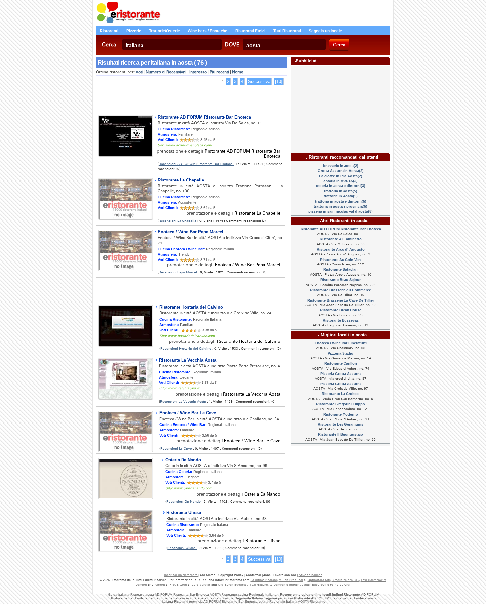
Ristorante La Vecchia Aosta (187, 360)
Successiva (259, 81)
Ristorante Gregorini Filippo (340, 404)
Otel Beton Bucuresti (233, 584)
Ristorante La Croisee (340, 394)
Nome (237, 72)
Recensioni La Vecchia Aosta (183, 401)
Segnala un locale (325, 31)
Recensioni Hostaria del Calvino (186, 348)
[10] (278, 81)
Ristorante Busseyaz (341, 320)
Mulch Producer (291, 580)
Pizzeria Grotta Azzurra (340, 374)
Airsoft (160, 584)
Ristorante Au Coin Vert (340, 260)
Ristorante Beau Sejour (340, 280)
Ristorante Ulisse (183, 512)
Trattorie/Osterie (164, 31)
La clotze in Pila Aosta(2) (340, 176)
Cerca (109, 44)
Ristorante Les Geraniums (340, 424)
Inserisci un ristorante (181, 575)
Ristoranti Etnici (250, 31)
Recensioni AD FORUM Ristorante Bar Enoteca (196, 164)
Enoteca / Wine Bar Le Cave (187, 412)
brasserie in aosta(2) (340, 166)
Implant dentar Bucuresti (307, 584)
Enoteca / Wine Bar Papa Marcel (190, 231)
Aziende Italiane (310, 575)
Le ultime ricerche (264, 580)
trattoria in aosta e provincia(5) (340, 206)
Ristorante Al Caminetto (341, 239)
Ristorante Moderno (340, 414)
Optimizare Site (319, 580)
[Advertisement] (191, 99)
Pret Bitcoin (178, 584)
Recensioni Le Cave (176, 448)
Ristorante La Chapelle (181, 180)
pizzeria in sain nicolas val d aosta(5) (340, 211)
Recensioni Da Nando (184, 501)
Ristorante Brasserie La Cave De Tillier (340, 300)
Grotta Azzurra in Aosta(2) (341, 171)
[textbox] (172, 44)
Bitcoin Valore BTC (346, 580)
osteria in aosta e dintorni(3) (340, 186)
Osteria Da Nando (183, 459)
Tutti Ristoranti (287, 31)
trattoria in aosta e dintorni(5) (340, 201)
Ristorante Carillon (340, 363)
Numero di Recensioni (166, 72)
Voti (139, 72)
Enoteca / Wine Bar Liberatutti (341, 343)
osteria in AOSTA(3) (340, 181)
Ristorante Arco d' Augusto (341, 249)
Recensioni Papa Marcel (178, 272)
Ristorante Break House (340, 310)
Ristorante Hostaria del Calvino (191, 307)
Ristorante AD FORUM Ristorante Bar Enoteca (204, 117)
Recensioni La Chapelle (178, 221)
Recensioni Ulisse (182, 548)
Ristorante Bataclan (340, 269)
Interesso (198, 72)
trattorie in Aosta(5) (341, 196)
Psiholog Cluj (340, 584)
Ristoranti (109, 31)
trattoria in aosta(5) (340, 191)
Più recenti (219, 72)
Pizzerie (133, 31)
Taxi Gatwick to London (267, 584)
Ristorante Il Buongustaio (340, 434)
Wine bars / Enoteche (207, 31)
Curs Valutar (201, 584)
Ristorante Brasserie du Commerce (340, 290)
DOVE (232, 44)
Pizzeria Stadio (340, 353)
